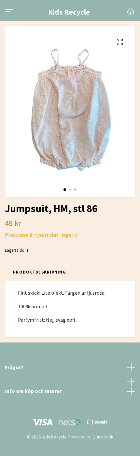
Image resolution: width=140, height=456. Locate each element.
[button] (64, 189)
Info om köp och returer (33, 391)
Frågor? (14, 367)
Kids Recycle (69, 12)
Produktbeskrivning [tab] (39, 272)
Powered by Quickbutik (90, 437)
